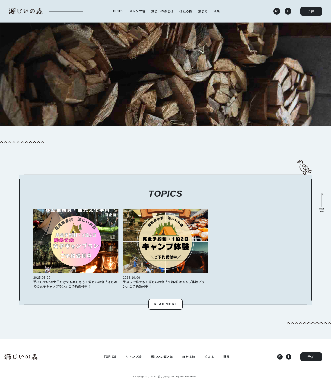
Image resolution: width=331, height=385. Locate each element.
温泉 (217, 11)
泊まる (203, 11)
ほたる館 (185, 11)
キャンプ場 (137, 11)
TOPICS (117, 11)
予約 (311, 11)
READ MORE (165, 304)
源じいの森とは (162, 11)
